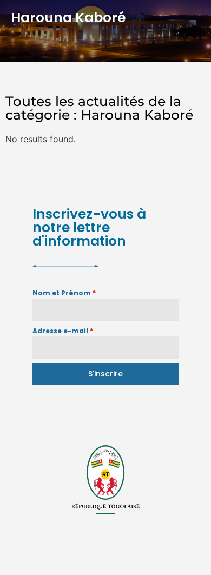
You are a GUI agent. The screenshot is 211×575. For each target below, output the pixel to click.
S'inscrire (105, 373)
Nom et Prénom (64, 293)
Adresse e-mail (62, 330)
